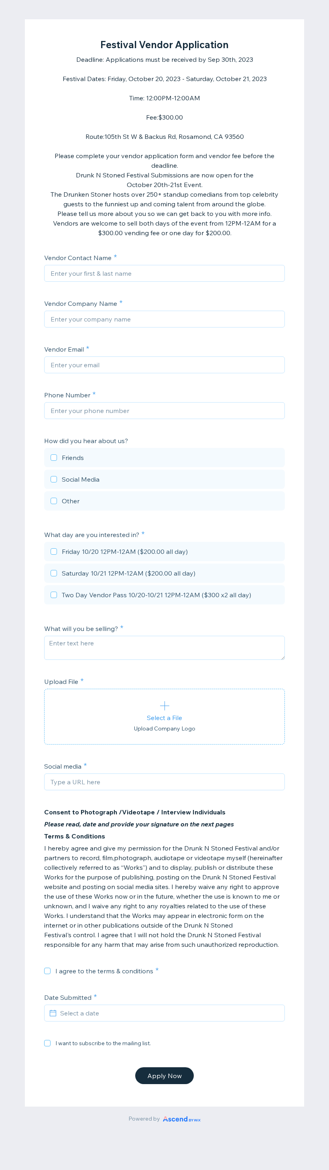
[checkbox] (164, 459)
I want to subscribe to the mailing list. (103, 1043)
